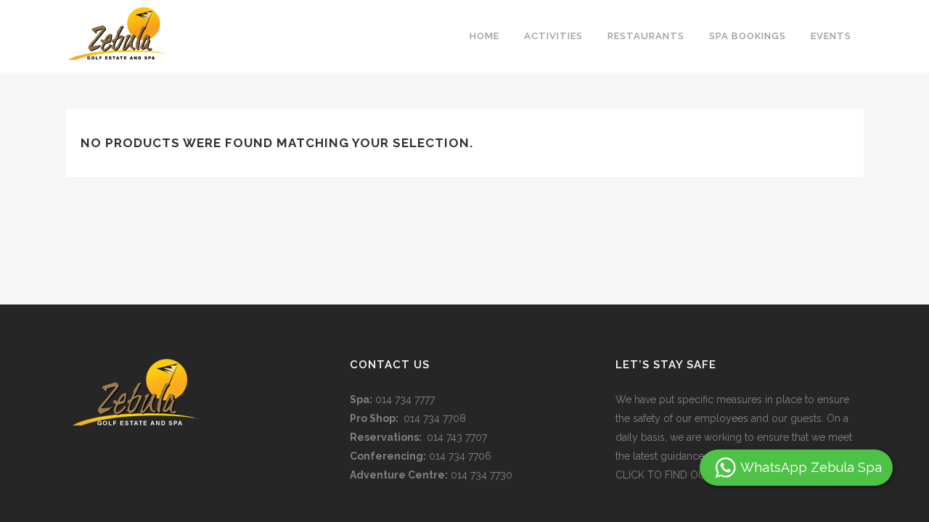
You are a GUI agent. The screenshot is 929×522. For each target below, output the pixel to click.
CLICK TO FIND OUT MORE (679, 475)
